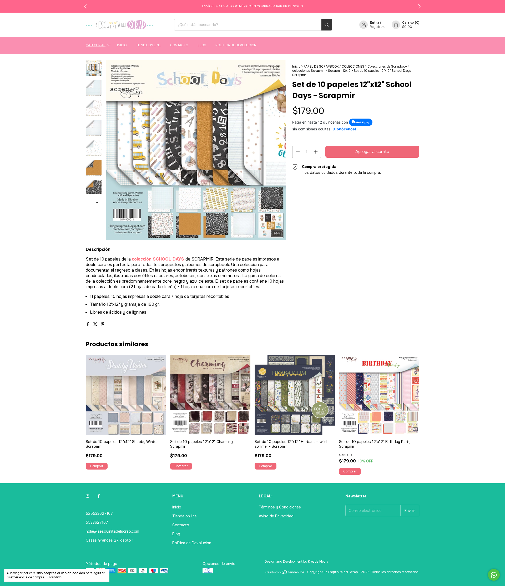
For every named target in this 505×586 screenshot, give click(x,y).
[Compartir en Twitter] (95, 324)
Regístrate (377, 27)
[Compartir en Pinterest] (102, 324)
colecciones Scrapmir (308, 71)
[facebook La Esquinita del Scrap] (98, 496)
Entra (374, 23)
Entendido (54, 577)
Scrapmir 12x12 (339, 71)
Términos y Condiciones (280, 507)
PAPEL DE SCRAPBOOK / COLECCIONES (334, 66)
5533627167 (97, 522)
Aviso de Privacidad (276, 516)
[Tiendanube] (285, 573)
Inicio (122, 45)
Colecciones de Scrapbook (387, 66)
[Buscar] (326, 24)
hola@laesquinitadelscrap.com (112, 531)
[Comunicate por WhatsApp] (494, 575)
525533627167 (99, 513)
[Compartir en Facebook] (88, 324)
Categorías (95, 45)
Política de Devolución (235, 45)
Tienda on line (148, 45)
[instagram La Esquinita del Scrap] (87, 496)
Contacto (179, 45)
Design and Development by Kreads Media (296, 561)
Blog (202, 45)
